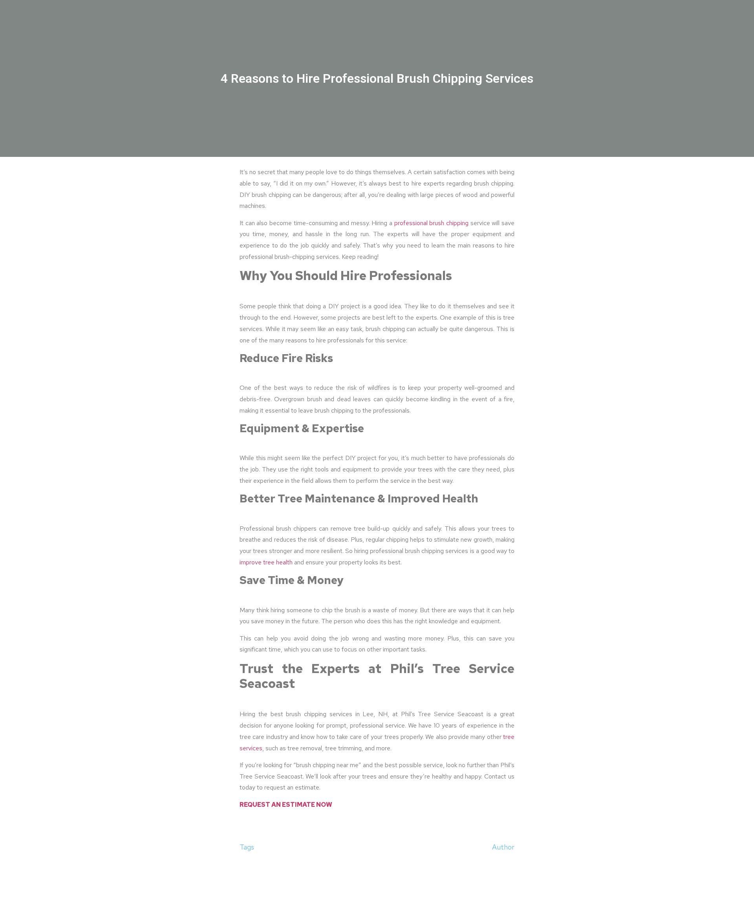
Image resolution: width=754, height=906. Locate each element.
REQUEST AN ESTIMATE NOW (286, 804)
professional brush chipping (431, 223)
